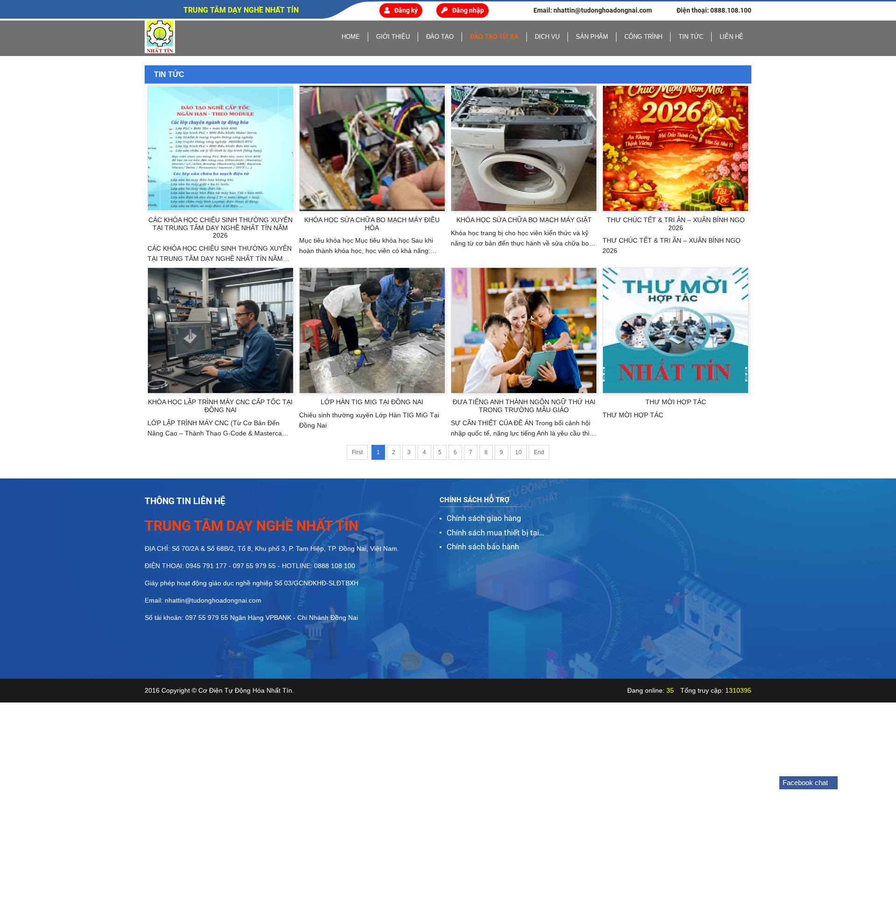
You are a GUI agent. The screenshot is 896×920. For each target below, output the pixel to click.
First (357, 452)
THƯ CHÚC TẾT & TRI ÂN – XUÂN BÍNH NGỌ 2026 (676, 224)
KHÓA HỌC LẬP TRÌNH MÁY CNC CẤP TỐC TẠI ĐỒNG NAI (220, 406)
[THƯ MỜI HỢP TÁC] (675, 330)
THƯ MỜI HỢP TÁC (675, 402)
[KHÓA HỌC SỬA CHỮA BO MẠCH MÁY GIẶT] (523, 148)
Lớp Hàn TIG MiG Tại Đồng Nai (372, 402)
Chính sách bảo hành (483, 546)
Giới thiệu (393, 36)
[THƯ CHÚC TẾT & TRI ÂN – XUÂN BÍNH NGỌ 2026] (675, 148)
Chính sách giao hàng (484, 518)
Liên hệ (731, 36)
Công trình (643, 36)
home (351, 36)
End (539, 452)
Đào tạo (440, 36)
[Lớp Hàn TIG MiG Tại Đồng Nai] (372, 330)
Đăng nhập (468, 10)
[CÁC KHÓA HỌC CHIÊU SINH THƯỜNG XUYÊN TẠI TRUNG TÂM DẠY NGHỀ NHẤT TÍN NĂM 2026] (220, 148)
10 (518, 452)
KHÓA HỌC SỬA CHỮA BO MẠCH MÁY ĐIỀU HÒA (372, 224)
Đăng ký (406, 10)
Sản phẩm (592, 36)
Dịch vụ (547, 36)
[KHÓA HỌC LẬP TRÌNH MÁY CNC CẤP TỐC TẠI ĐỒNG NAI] (220, 330)
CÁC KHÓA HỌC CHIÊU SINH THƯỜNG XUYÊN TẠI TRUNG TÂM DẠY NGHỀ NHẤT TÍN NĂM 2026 (220, 227)
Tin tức (691, 36)
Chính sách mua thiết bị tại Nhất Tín (493, 533)
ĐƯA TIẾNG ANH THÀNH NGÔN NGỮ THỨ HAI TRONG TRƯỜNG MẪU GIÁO (524, 406)
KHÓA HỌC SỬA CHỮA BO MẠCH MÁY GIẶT (524, 220)
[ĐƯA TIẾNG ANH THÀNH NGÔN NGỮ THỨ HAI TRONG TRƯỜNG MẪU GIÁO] (523, 330)
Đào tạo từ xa (494, 36)
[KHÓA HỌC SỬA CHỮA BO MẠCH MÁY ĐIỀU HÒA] (372, 148)
